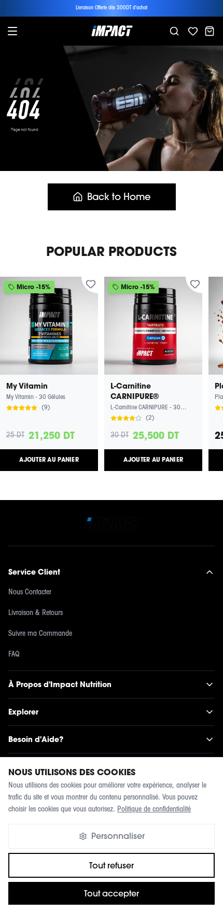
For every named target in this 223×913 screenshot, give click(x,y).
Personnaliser (118, 836)
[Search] (174, 31)
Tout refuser (111, 865)
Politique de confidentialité (154, 809)
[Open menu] (12, 31)
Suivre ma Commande (40, 634)
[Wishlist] (193, 31)
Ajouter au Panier (49, 459)
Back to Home (119, 197)
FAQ (14, 654)
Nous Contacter (29, 592)
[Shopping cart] (209, 31)
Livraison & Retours (35, 613)
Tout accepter (111, 893)
